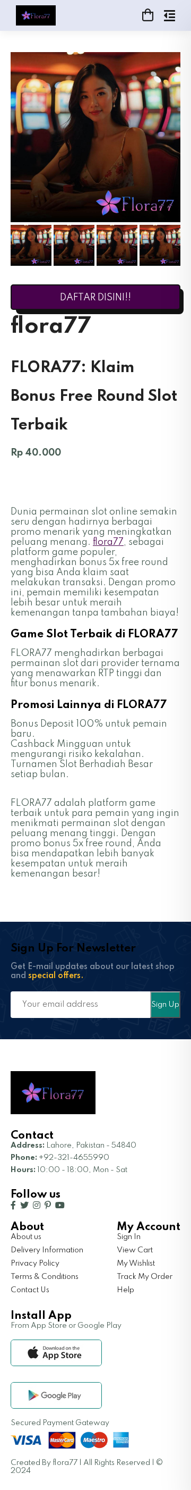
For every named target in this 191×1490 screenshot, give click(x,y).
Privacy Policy (35, 1263)
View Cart (135, 1250)
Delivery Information (47, 1250)
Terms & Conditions (45, 1277)
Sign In (129, 1237)
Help (125, 1290)
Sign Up (165, 1004)
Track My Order (144, 1277)
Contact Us (30, 1290)
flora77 (108, 542)
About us (26, 1237)
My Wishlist (136, 1263)
